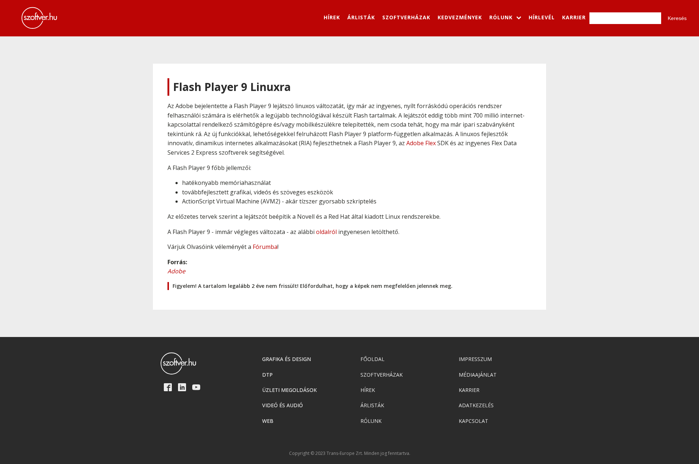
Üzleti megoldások (289, 389)
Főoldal (372, 359)
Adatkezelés (476, 405)
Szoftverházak (381, 374)
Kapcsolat (473, 420)
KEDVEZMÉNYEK (460, 17)
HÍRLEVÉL (542, 17)
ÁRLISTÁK (361, 17)
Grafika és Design (286, 359)
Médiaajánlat (478, 374)
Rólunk (371, 420)
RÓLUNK (501, 17)
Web (267, 420)
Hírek (367, 389)
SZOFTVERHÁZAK (406, 17)
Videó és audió (282, 405)
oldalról (326, 232)
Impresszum (475, 359)
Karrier (469, 389)
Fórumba (265, 247)
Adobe (176, 271)
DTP (267, 374)
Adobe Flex (421, 143)
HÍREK (332, 17)
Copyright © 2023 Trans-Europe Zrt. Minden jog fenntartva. (349, 453)
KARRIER (574, 17)
